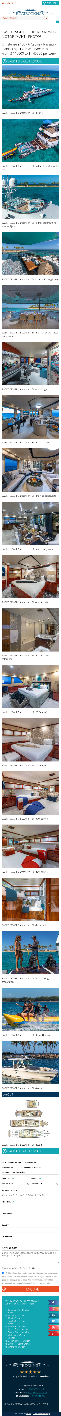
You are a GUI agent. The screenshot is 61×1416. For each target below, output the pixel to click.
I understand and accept (41, 1414)
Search (46, 18)
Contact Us (8, 2)
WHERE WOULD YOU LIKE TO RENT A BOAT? (21, 1167)
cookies (28, 1414)
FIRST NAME (8, 1201)
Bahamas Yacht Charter (19, 1340)
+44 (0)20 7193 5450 (34, 1389)
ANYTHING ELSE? (9, 1248)
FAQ (45, 1404)
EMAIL (5, 1225)
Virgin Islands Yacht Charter (16, 1336)
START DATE (8, 1178)
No (33, 1268)
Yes (25, 1268)
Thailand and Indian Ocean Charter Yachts (18, 1328)
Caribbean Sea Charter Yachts (18, 1311)
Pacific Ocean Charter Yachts (18, 1322)
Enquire (51, 3)
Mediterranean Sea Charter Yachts (17, 1316)
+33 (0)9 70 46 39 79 (37, 1392)
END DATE (36, 1178)
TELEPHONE (8, 1236)
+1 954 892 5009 (37, 1395)
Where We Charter (16, 1346)
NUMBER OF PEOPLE (10, 1190)
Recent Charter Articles (18, 1332)
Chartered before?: (10, 1268)
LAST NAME (7, 1213)
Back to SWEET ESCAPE (24, 61)
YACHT (5, 1162)
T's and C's (36, 1404)
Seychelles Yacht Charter (19, 1343)
